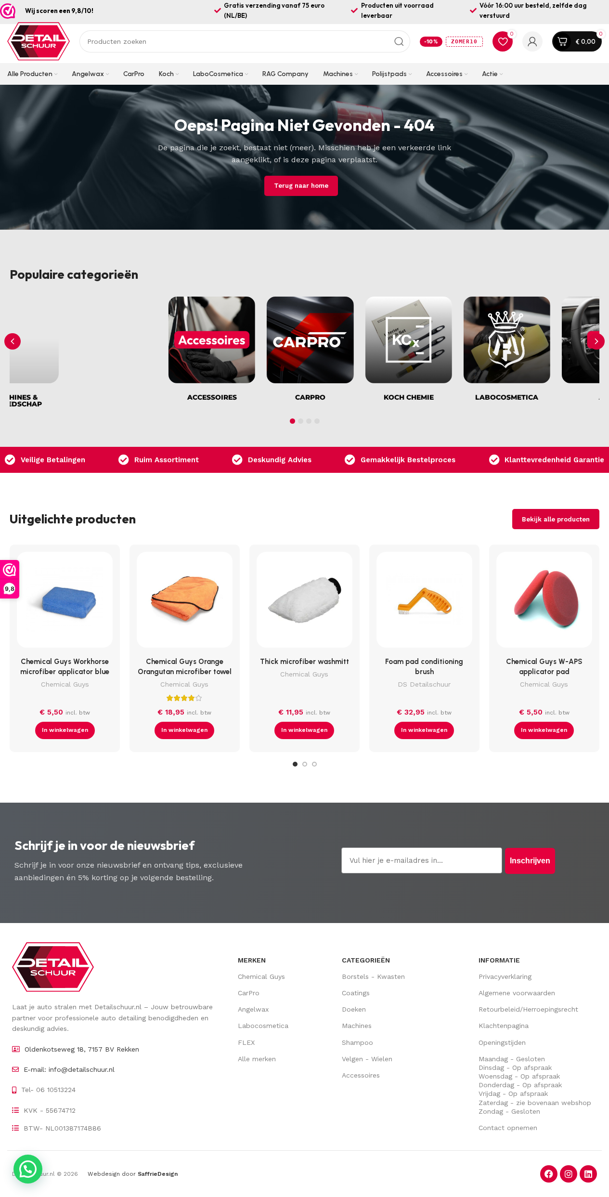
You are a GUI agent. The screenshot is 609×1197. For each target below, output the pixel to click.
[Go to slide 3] (314, 764)
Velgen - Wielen (367, 1059)
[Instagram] (568, 1174)
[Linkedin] (588, 1174)
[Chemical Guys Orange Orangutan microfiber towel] (185, 602)
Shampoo (357, 1042)
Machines (357, 1025)
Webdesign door (133, 1174)
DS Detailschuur (424, 684)
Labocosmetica (263, 1025)
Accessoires (361, 1075)
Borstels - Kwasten (373, 976)
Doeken (354, 1009)
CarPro (248, 993)
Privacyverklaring (505, 976)
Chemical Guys (65, 684)
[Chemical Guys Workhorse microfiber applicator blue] (65, 602)
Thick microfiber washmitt (304, 661)
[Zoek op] (399, 41)
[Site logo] (38, 41)
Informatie (499, 960)
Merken (252, 960)
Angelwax (253, 1009)
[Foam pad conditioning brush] (424, 602)
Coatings (356, 993)
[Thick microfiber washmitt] (304, 602)
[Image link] (53, 966)
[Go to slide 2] (304, 764)
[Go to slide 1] (295, 764)
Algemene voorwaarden (517, 993)
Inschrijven (530, 861)
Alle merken (257, 1059)
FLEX (246, 1042)
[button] (596, 341)
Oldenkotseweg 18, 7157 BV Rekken (82, 1049)
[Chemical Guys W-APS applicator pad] (544, 602)
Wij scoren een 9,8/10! (59, 10)
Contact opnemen (508, 1128)
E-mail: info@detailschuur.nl (69, 1069)
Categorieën (366, 960)
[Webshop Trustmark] (7, 11)
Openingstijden (502, 1042)
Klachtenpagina (504, 1025)
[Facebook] (548, 1174)
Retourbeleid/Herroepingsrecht (528, 1009)
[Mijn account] (532, 41)
